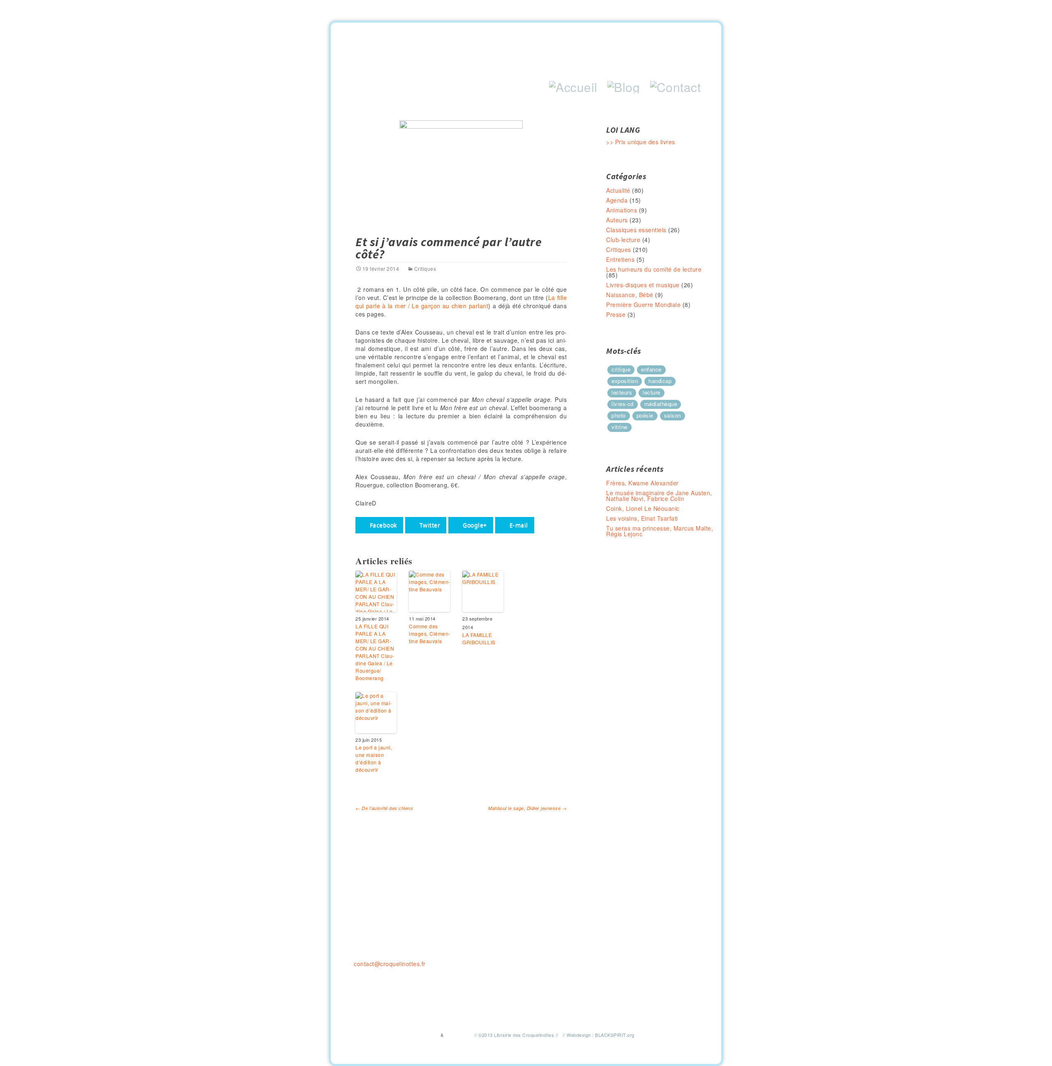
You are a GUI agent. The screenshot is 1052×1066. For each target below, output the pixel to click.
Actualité (618, 190)
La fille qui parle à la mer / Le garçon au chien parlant (461, 301)
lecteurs (621, 392)
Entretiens (620, 259)
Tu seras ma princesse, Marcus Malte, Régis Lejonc (659, 531)
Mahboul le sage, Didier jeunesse (527, 808)
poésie (645, 415)
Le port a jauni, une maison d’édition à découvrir (373, 758)
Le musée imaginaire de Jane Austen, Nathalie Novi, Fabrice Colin (659, 496)
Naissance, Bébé (629, 295)
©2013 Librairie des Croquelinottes (516, 1034)
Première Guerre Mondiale (643, 304)
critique (620, 369)
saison (672, 415)
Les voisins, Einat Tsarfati (642, 518)
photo (618, 415)
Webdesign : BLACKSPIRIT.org (600, 1034)
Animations (621, 210)
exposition (624, 381)
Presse (615, 314)
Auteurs (617, 220)
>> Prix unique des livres (640, 142)
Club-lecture (623, 239)
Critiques (425, 268)
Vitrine (619, 427)
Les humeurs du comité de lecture (653, 269)
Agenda (617, 200)
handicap (659, 381)
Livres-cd (622, 404)
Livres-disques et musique (643, 285)
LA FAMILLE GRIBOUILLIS (479, 638)
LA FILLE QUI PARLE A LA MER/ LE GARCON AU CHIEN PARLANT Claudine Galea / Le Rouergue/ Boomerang (374, 652)
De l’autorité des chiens (384, 808)
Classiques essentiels (636, 230)
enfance (651, 369)
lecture (651, 392)
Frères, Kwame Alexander (642, 483)
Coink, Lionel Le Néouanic (643, 508)
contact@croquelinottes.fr (390, 964)
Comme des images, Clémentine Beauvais (429, 633)
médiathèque (660, 404)
